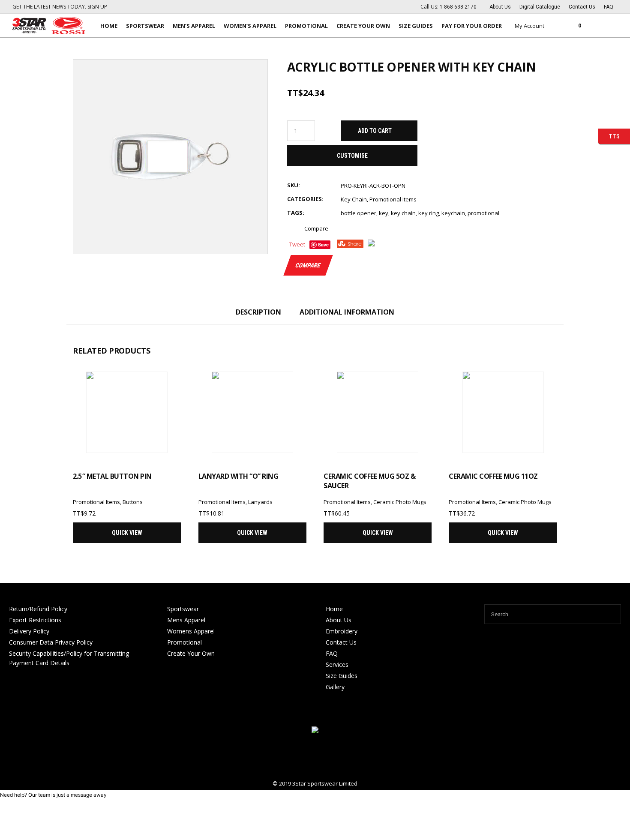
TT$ (609, 135)
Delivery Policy (29, 631)
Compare (316, 228)
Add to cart (375, 130)
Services (337, 664)
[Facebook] (315, 757)
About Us (338, 620)
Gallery (335, 687)
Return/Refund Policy (38, 609)
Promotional (184, 642)
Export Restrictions (35, 620)
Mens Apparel (186, 620)
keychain (453, 213)
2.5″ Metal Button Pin (112, 476)
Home (334, 609)
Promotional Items (393, 199)
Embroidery (341, 631)
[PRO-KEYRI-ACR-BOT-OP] (170, 156)
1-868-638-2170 (458, 7)
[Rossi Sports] (315, 731)
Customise (352, 155)
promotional (483, 213)
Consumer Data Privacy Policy (51, 642)
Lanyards (260, 502)
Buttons (133, 502)
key (383, 213)
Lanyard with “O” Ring (238, 476)
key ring (428, 213)
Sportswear (183, 609)
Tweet (297, 244)
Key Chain (354, 199)
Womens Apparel (191, 631)
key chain (403, 213)
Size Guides (341, 676)
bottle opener (358, 213)
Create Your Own (191, 653)
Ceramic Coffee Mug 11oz (493, 476)
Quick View (127, 532)
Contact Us (341, 642)
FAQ (332, 653)
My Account (529, 26)
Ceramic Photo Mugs (399, 502)
